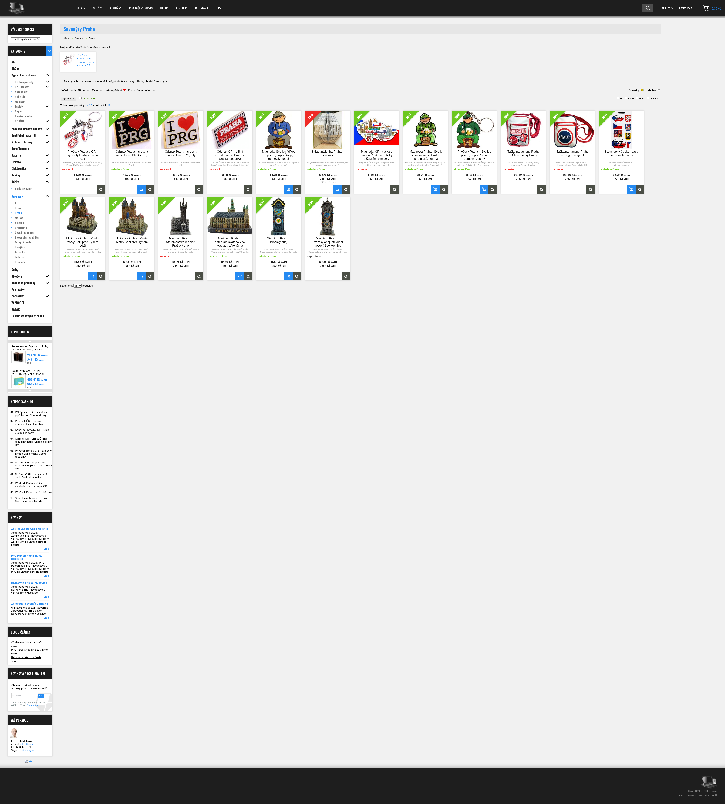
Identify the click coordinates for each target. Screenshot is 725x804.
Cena (95, 90)
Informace (201, 8)
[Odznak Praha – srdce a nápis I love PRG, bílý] (199, 189)
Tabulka (651, 90)
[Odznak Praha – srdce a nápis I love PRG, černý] (150, 189)
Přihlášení (667, 8)
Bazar (164, 8)
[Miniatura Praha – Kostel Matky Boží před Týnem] (150, 276)
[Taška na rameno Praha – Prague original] (590, 189)
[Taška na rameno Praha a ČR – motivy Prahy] (541, 189)
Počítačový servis (141, 8)
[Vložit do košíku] (141, 189)
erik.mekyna (27, 750)
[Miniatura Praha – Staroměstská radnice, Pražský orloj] (199, 276)
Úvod (66, 38)
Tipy (218, 8)
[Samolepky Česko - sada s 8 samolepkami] (640, 189)
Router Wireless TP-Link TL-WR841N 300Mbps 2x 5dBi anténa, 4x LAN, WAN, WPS (28, 373)
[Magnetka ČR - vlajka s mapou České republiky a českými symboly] (394, 189)
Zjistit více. (32, 705)
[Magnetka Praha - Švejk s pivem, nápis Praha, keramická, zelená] (444, 189)
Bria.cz (81, 8)
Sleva (642, 98)
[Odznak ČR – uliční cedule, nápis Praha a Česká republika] (248, 189)
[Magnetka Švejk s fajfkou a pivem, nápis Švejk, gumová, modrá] (297, 189)
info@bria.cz (27, 744)
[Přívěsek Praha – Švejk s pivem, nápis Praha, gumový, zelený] (492, 189)
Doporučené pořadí (139, 90)
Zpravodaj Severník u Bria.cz (29, 603)
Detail (30, 363)
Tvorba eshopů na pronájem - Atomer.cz (696, 795)
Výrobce (68, 98)
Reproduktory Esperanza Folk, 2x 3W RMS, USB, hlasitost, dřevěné (29, 349)
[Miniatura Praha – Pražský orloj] (297, 276)
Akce (631, 98)
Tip (621, 98)
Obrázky (634, 90)
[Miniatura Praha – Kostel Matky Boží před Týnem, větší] (101, 276)
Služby (97, 8)
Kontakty (181, 8)
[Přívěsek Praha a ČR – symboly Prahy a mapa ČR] (68, 59)
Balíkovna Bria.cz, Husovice (29, 582)
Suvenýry (115, 8)
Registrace (685, 8)
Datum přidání (113, 90)
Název (82, 90)
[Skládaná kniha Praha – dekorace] (346, 189)
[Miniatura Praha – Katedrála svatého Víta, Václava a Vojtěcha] (248, 276)
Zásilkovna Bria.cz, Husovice (29, 528)
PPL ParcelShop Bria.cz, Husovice (26, 557)
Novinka (654, 98)
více (46, 548)
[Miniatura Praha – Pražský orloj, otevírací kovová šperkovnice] (346, 276)
